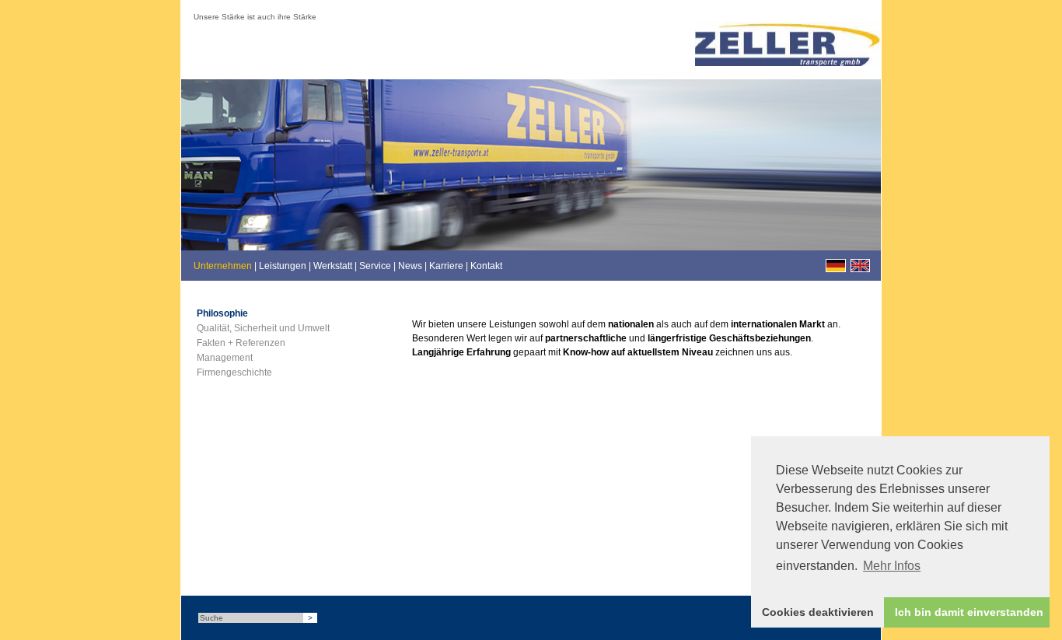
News (410, 266)
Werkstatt (332, 266)
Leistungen (282, 266)
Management (225, 357)
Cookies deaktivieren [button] (818, 612)
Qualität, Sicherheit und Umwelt (263, 328)
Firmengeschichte (234, 372)
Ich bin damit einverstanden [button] (969, 612)
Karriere (446, 266)
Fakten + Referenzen (241, 342)
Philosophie (222, 313)
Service (375, 266)
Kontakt (486, 266)
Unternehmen (223, 266)
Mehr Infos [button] (892, 565)
